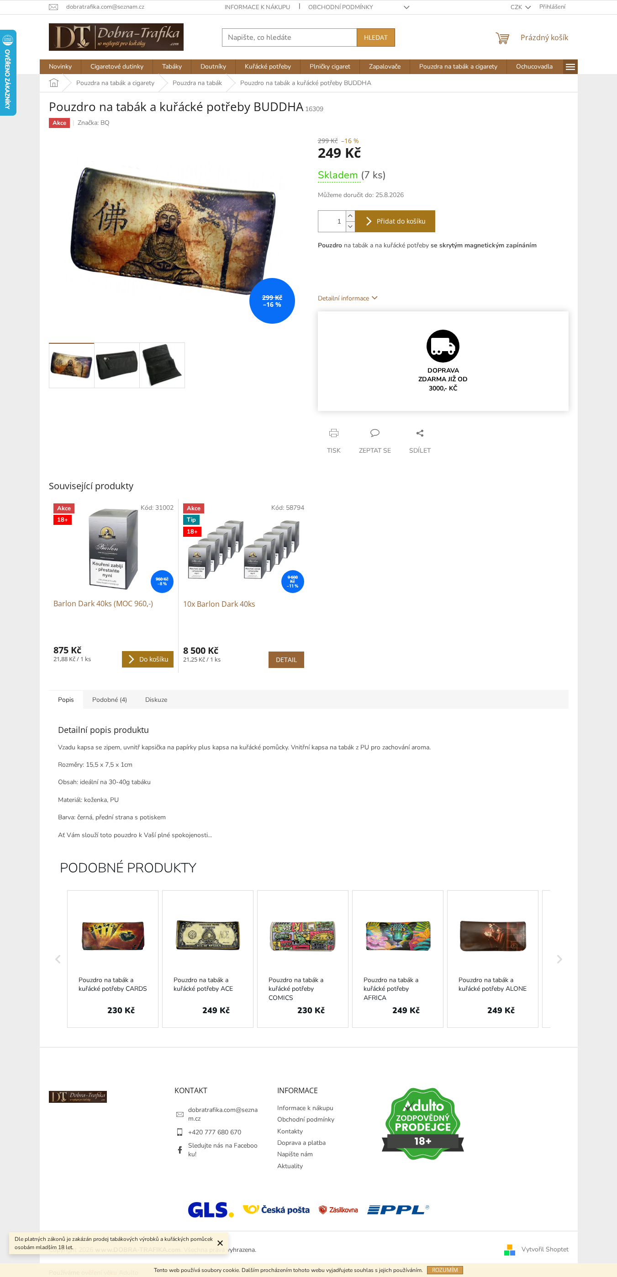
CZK (517, 7)
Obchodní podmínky (340, 7)
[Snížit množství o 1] (350, 226)
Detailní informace (343, 298)
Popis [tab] (66, 699)
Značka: (94, 122)
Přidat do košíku (401, 221)
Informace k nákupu (257, 7)
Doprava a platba (301, 1142)
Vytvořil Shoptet (545, 1249)
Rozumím (445, 1270)
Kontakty (290, 1131)
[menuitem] (60, 66)
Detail (286, 659)
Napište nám (295, 1154)
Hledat (376, 37)
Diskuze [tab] (156, 699)
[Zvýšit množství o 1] (350, 216)
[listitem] (112, 959)
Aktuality (290, 1166)
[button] (58, 959)
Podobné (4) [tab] (109, 699)
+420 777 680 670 (214, 1132)
